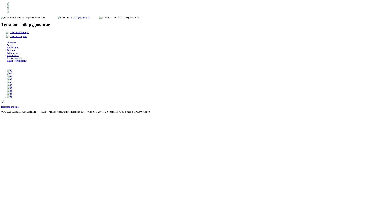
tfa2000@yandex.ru (80, 17)
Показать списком (10, 107)
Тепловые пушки (18, 36)
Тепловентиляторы (19, 32)
